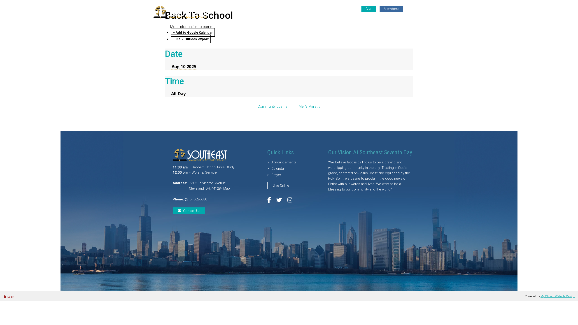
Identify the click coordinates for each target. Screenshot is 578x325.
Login (10, 296)
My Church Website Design (558, 296)
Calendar (278, 169)
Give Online (281, 185)
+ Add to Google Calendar (193, 32)
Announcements (283, 162)
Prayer (348, 9)
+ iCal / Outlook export (191, 39)
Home (278, 19)
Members (391, 9)
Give (369, 9)
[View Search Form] (420, 8)
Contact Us (191, 211)
